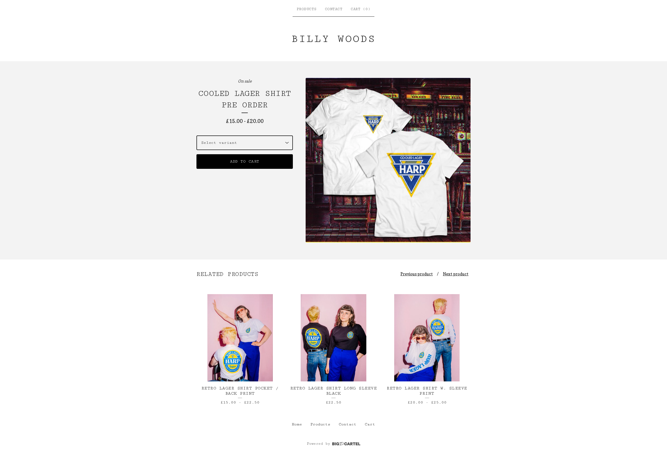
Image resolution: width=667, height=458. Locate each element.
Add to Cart (244, 161)
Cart (370, 424)
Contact (334, 9)
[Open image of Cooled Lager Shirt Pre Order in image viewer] (388, 160)
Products (307, 9)
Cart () (360, 9)
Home (297, 424)
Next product (455, 273)
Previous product (416, 273)
